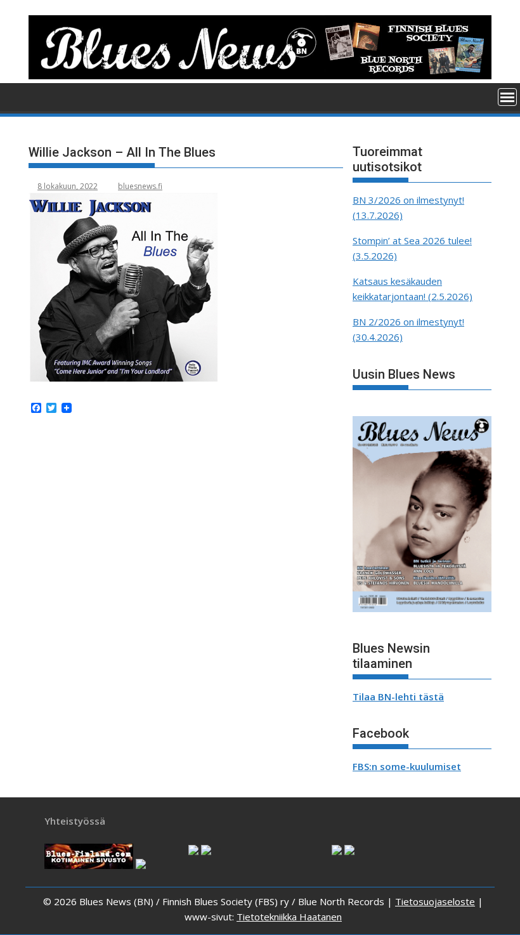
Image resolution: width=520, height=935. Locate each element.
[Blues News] (260, 75)
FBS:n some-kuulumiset (407, 766)
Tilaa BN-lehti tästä (398, 696)
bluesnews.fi (140, 186)
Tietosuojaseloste (435, 901)
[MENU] (507, 97)
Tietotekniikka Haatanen (289, 916)
